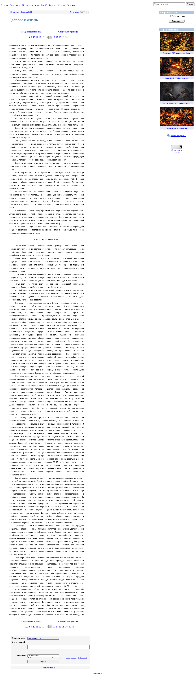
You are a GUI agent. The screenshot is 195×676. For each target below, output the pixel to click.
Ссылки (61, 5)
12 (40, 37)
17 (57, 37)
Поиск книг (15, 5)
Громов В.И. (26, 12)
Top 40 (44, 5)
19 (63, 37)
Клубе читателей (82, 658)
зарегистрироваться (71, 658)
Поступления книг (30, 5)
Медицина (14, 12)
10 (34, 37)
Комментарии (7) (50, 668)
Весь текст (74, 12)
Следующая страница (68, 32)
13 (43, 37)
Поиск (190, 4)
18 (60, 37)
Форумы (52, 5)
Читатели (71, 5)
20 (66, 37)
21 (70, 37)
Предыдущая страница (31, 32)
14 (47, 37)
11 (37, 37)
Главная (4, 5)
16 (54, 37)
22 (73, 37)
